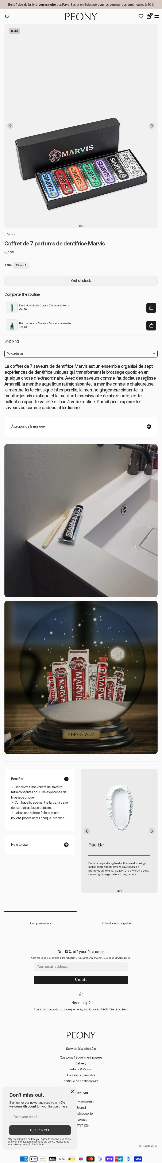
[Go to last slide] (10, 126)
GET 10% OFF (40, 1130)
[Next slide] (152, 126)
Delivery (81, 1063)
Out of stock (81, 280)
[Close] (72, 1092)
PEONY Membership (81, 1101)
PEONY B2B (81, 1125)
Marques (81, 1119)
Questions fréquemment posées (81, 1057)
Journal (81, 1107)
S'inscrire (80, 980)
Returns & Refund (81, 1069)
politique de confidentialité (81, 1081)
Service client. (119, 1009)
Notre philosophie (81, 1113)
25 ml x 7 (21, 265)
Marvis (11, 234)
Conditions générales (81, 1075)
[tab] (80, 226)
